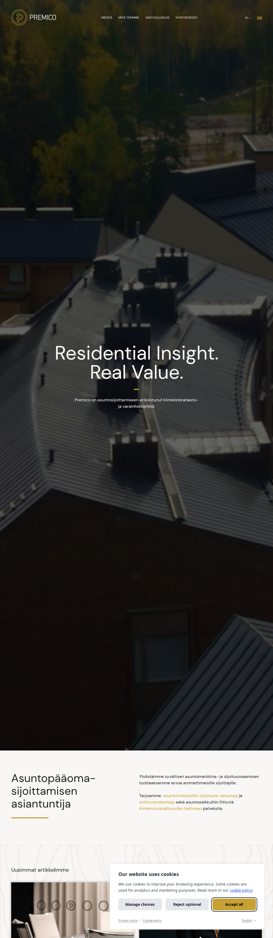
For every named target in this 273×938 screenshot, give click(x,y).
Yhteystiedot (186, 17)
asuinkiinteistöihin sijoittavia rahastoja (200, 795)
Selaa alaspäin (135, 740)
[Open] (259, 17)
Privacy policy (128, 920)
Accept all (234, 904)
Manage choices (140, 904)
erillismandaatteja (157, 802)
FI (246, 18)
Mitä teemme (128, 17)
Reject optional (187, 904)
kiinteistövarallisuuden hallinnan (170, 808)
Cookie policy (152, 920)
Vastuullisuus (157, 17)
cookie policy (241, 890)
